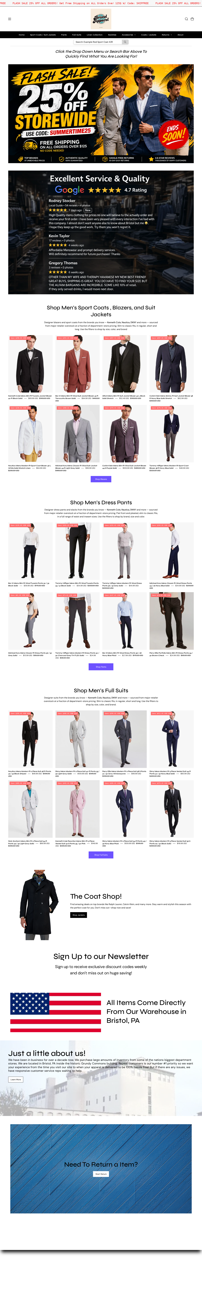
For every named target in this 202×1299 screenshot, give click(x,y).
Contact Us (62, 1259)
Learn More (16, 1079)
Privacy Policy (64, 1268)
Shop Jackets (79, 915)
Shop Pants (101, 667)
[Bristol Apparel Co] (101, 19)
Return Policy (63, 1264)
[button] (186, 19)
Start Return (101, 1174)
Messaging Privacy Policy (69, 1273)
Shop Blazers (101, 479)
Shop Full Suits (101, 855)
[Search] (125, 42)
